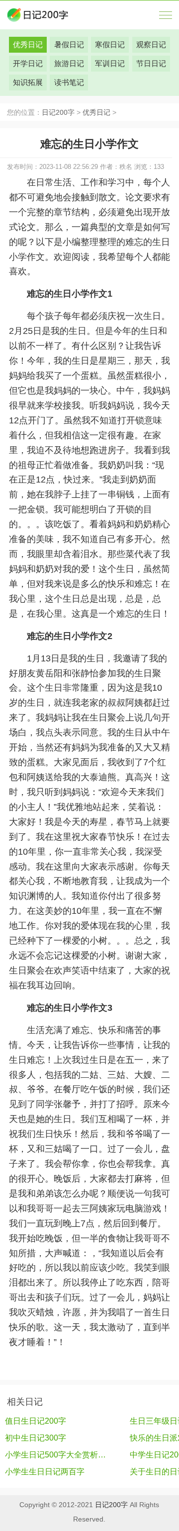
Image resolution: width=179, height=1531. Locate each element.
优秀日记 (96, 112)
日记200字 (58, 112)
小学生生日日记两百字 (45, 1471)
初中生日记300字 (35, 1438)
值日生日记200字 (35, 1421)
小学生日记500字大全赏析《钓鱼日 (56, 1454)
